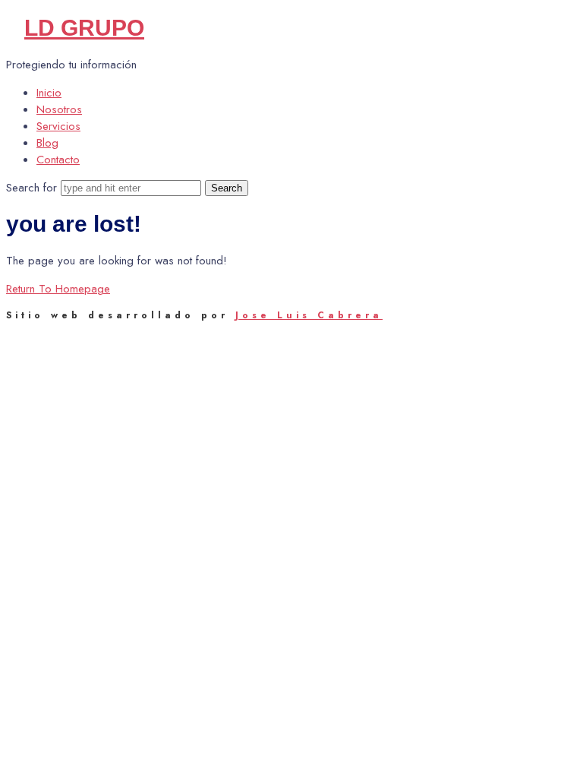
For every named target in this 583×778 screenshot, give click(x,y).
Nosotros (59, 109)
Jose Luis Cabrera (309, 315)
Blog (47, 142)
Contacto (58, 159)
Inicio (48, 92)
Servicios (58, 126)
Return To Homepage (58, 288)
